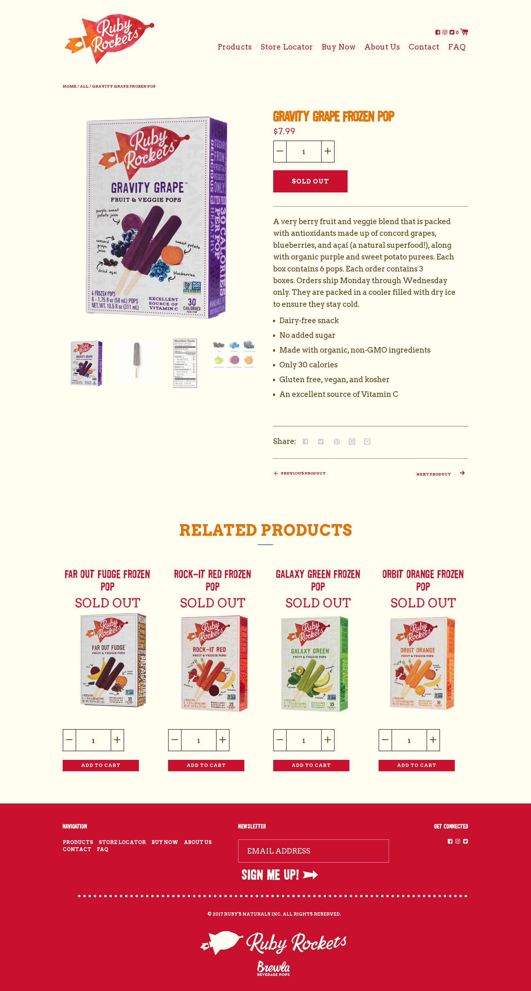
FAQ (457, 46)
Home (70, 86)
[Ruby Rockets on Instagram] (444, 32)
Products (235, 46)
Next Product (433, 474)
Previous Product (303, 473)
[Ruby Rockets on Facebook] (437, 32)
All (84, 86)
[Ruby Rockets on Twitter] (451, 32)
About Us (382, 46)
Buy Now (339, 46)
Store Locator (287, 46)
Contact (424, 46)
